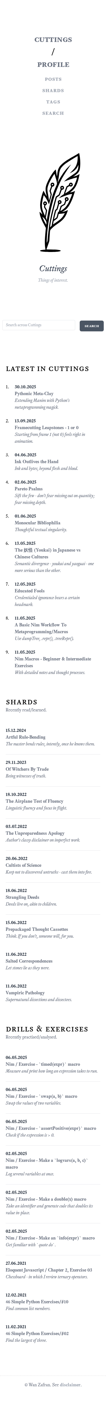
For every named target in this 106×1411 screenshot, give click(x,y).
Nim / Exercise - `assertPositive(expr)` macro (51, 1128)
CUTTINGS (53, 39)
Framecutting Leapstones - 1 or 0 (47, 427)
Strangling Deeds (22, 897)
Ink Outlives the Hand (37, 461)
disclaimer (70, 1384)
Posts (53, 78)
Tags (53, 101)
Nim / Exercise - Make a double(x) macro (46, 1199)
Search (53, 112)
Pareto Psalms (29, 488)
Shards (53, 90)
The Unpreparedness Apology (35, 833)
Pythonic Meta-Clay (34, 393)
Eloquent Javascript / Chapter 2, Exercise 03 (49, 1270)
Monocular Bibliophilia (37, 523)
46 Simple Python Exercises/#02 (37, 1333)
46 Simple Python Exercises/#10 (37, 1301)
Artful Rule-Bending (26, 737)
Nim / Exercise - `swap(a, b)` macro (41, 1096)
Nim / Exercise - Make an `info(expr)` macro (50, 1238)
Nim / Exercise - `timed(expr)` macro (43, 1064)
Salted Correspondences (29, 961)
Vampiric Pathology (25, 992)
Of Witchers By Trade (27, 769)
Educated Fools (30, 591)
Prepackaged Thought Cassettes (37, 929)
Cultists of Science (23, 865)
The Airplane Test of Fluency (34, 801)
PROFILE (53, 64)
